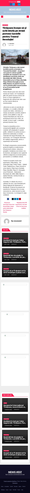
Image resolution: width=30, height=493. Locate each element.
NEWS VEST (15, 9)
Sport (10, 489)
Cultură (11, 486)
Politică (23, 486)
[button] (25, 16)
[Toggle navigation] (28, 17)
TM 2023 (14, 489)
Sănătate (3, 489)
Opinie (20, 486)
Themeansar (14, 483)
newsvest (11, 43)
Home (2, 486)
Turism (18, 489)
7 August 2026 (8, 409)
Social (7, 489)
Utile (22, 489)
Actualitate (6, 238)
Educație (16, 486)
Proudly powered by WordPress (10, 481)
